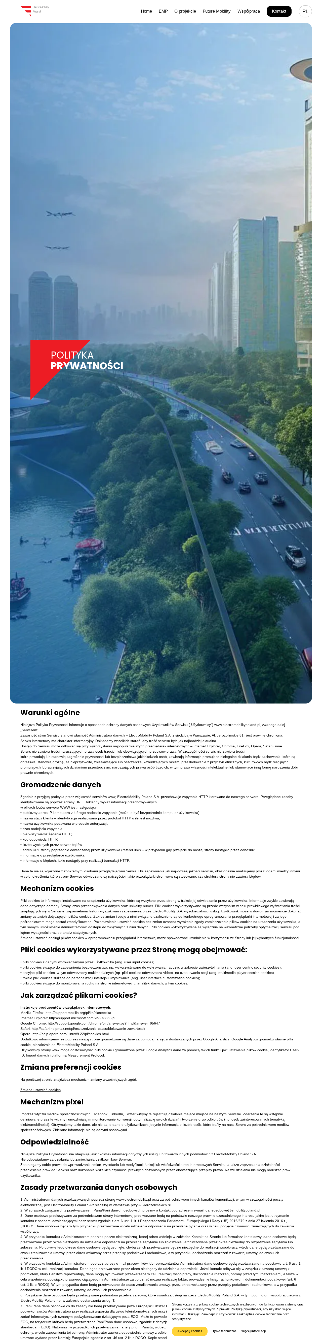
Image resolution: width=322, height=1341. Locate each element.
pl (305, 11)
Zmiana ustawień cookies (40, 1090)
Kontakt (279, 11)
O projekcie (185, 11)
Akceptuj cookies (189, 1331)
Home (146, 11)
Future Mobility (217, 11)
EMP (163, 11)
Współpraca (248, 11)
